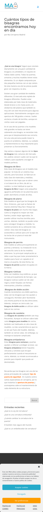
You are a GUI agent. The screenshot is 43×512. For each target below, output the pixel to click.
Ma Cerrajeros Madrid (16, 35)
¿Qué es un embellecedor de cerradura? (20, 428)
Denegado (21, 494)
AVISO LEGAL (35, 507)
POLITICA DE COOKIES (6, 507)
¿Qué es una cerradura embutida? (18, 415)
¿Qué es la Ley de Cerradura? (16, 411)
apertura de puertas (25, 382)
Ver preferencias (21, 500)
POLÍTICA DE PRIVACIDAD (21, 507)
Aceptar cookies (21, 487)
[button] (39, 467)
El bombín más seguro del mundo (17, 425)
